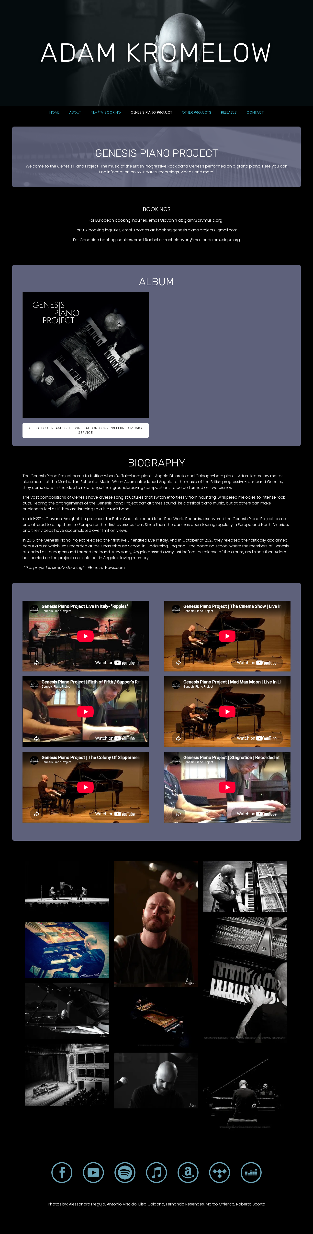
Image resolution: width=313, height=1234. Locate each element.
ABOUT (75, 112)
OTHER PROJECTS (196, 112)
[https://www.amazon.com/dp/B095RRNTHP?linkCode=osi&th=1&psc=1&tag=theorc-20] (188, 1173)
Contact (255, 112)
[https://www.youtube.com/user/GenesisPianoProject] (93, 1173)
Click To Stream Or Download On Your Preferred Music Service (85, 430)
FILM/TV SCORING (106, 112)
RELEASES (229, 112)
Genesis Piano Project (151, 112)
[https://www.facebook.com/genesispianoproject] (61, 1173)
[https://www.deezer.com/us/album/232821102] (251, 1173)
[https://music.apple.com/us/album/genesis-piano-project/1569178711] (156, 1173)
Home (54, 112)
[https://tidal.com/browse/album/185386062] (219, 1173)
